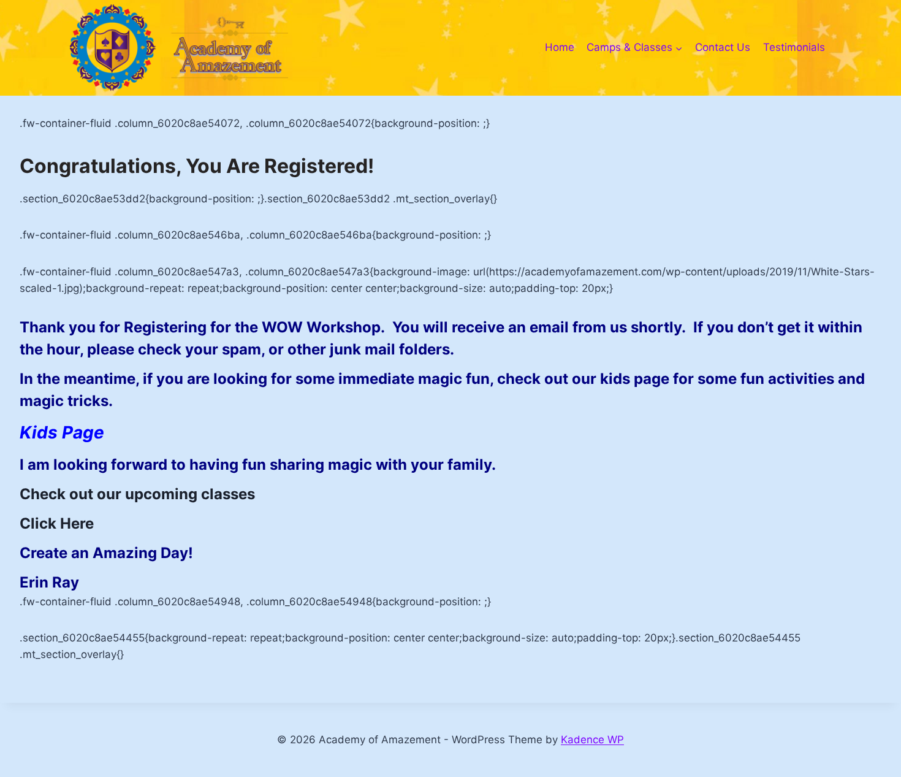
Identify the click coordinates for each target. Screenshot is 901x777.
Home (559, 47)
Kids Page (62, 432)
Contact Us (722, 47)
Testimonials (794, 47)
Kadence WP (592, 739)
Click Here (57, 523)
